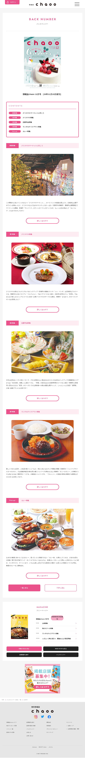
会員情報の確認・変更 (73, 728)
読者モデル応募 (10, 732)
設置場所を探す (24, 654)
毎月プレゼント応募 (12, 725)
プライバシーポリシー (52, 729)
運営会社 (49, 722)
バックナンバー (60, 654)
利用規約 (49, 725)
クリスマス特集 (28, 117)
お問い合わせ (30, 735)
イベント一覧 (10, 729)
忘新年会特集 (27, 122)
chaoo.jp (34, 747)
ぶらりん (51, 747)
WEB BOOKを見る (61, 648)
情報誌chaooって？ (12, 722)
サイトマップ (50, 732)
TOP (3, 699)
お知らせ (29, 732)
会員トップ (71, 725)
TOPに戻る (61, 588)
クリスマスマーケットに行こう (33, 113)
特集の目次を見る (24, 648)
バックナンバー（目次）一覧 (14, 699)
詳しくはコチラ (42, 221)
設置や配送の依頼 (31, 725)
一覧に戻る (24, 588)
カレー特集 (26, 131)
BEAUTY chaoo (42, 747)
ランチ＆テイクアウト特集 (32, 127)
